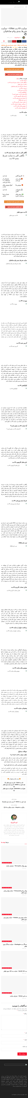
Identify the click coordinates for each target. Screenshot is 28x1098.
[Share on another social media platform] (10, 41)
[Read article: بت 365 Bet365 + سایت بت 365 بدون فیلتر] (14, 960)
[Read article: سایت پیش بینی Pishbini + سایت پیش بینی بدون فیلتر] (14, 906)
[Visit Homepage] (14, 2)
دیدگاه (25, 1013)
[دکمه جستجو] (2, 2)
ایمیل (25, 1039)
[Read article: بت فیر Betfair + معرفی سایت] (14, 985)
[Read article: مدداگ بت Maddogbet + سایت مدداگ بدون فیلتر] (14, 933)
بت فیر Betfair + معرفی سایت (18, 996)
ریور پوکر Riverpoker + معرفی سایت (16, 866)
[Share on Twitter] (19, 41)
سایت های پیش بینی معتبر (19, 6)
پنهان (17, 78)
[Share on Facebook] (24, 41)
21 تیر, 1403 (9, 37)
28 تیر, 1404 (24, 894)
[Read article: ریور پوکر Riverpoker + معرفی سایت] (14, 855)
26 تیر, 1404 (24, 998)
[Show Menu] (25, 2)
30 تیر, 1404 (24, 921)
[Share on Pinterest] (14, 41)
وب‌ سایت (25, 1046)
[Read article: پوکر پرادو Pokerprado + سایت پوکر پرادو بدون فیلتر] (14, 879)
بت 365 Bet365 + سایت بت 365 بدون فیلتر (15, 971)
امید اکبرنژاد (16, 37)
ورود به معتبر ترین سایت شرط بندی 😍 (14, 69)
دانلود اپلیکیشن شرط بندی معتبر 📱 (14, 74)
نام (26, 1033)
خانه (26, 6)
